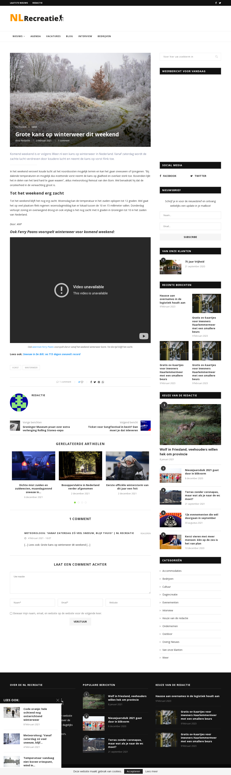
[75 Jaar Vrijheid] (170, 267)
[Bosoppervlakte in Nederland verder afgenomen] (80, 465)
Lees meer (151, 771)
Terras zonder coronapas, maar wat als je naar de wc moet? (202, 495)
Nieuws (18, 36)
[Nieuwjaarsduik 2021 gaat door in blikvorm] (170, 475)
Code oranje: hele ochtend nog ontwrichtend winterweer (35, 714)
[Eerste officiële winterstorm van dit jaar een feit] (127, 465)
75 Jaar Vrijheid (194, 261)
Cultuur (166, 586)
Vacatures (53, 36)
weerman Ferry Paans (43, 346)
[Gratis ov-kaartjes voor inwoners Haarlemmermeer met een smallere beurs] (206, 303)
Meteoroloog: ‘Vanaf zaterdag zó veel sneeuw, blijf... (37, 738)
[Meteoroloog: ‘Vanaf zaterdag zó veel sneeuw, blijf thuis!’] (12, 738)
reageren (146, 533)
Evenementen (170, 602)
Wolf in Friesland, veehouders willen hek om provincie (189, 451)
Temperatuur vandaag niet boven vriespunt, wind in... (38, 761)
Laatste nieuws (19, 2)
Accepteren (133, 771)
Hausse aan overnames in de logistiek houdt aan (172, 299)
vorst (15, 367)
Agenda (35, 36)
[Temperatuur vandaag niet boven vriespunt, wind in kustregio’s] (12, 761)
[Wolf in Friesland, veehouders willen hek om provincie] (190, 424)
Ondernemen (170, 626)
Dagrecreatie (170, 594)
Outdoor (21, 127)
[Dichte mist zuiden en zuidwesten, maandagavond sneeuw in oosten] (33, 465)
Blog (69, 36)
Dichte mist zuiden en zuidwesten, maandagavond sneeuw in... (33, 488)
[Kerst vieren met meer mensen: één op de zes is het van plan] (170, 542)
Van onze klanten (172, 649)
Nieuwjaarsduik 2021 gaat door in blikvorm (202, 471)
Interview (85, 36)
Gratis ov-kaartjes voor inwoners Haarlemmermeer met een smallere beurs (204, 324)
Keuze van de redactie (175, 618)
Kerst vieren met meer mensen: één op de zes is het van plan (201, 540)
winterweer (31, 367)
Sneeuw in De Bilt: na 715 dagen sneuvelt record (51, 354)
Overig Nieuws (170, 642)
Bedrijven (104, 36)
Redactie (37, 2)
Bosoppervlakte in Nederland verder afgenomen (80, 486)
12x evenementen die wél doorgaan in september (201, 516)
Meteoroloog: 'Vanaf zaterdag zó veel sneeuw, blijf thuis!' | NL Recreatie (79, 533)
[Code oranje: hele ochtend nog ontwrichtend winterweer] (12, 712)
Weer (34, 127)
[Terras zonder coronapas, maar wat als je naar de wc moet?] (170, 497)
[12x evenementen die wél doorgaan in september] (170, 520)
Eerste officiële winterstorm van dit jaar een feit (127, 486)
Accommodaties (172, 570)
